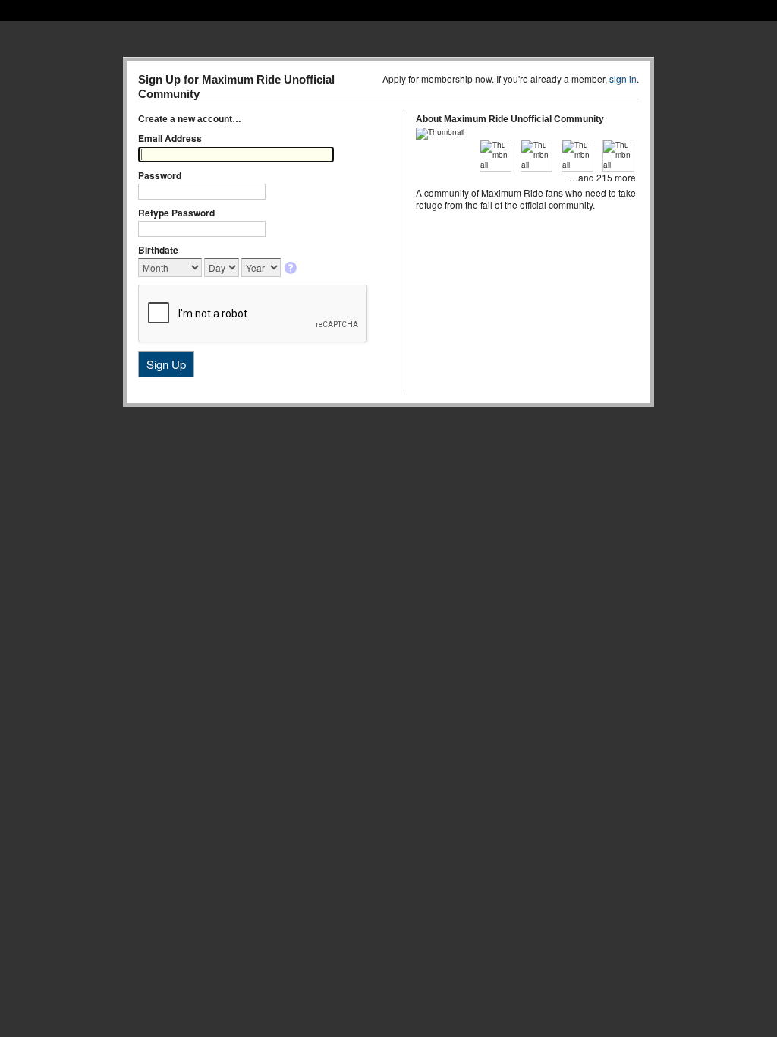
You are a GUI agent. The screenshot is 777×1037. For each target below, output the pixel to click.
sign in (623, 78)
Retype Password (176, 212)
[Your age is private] (292, 269)
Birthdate (158, 250)
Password (159, 175)
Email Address (170, 138)
